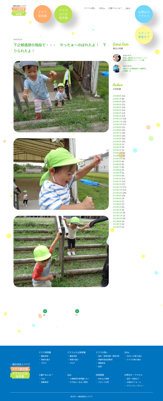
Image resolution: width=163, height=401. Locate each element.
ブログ (43, 363)
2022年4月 (117, 227)
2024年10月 (118, 158)
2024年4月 (117, 175)
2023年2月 (117, 207)
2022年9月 (117, 221)
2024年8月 (117, 164)
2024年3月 (117, 178)
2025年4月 (117, 141)
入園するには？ (115, 8)
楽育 (100, 366)
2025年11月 (118, 121)
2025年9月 (117, 127)
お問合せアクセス (144, 14)
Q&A (128, 8)
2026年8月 (117, 96)
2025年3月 (117, 144)
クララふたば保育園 (63, 14)
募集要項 (44, 382)
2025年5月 (117, 138)
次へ (77, 315)
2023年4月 (117, 204)
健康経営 (101, 363)
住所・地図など (133, 378)
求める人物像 (103, 378)
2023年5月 (117, 201)
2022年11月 (118, 215)
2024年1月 (117, 184)
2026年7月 (117, 98)
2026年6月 (117, 101)
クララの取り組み (134, 359)
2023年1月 (117, 210)
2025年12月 (118, 118)
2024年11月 (118, 155)
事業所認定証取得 (105, 359)
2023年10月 (118, 192)
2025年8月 (117, 130)
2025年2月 (117, 147)
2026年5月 (117, 104)
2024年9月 (117, 161)
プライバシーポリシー (136, 385)
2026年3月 (117, 110)
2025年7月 (117, 133)
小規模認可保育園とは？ (79, 378)
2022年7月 (117, 224)
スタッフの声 (103, 382)
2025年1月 (117, 150)
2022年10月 (118, 218)
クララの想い (90, 8)
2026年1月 (117, 115)
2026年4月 (117, 107)
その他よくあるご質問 (78, 382)
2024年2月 (117, 181)
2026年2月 (117, 113)
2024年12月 (118, 153)
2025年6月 (117, 135)
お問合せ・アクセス (133, 374)
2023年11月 (118, 190)
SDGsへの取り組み (134, 356)
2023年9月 (117, 195)
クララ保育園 (42, 14)
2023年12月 (118, 187)
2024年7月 (117, 167)
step (43, 378)
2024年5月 (117, 172)
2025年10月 (118, 124)
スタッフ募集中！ (144, 35)
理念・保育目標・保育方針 (109, 356)
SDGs (102, 8)
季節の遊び (45, 359)
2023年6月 (117, 198)
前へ (45, 315)
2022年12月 (118, 212)
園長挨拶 (44, 356)
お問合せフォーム (134, 382)
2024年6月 (117, 170)
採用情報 (100, 374)
